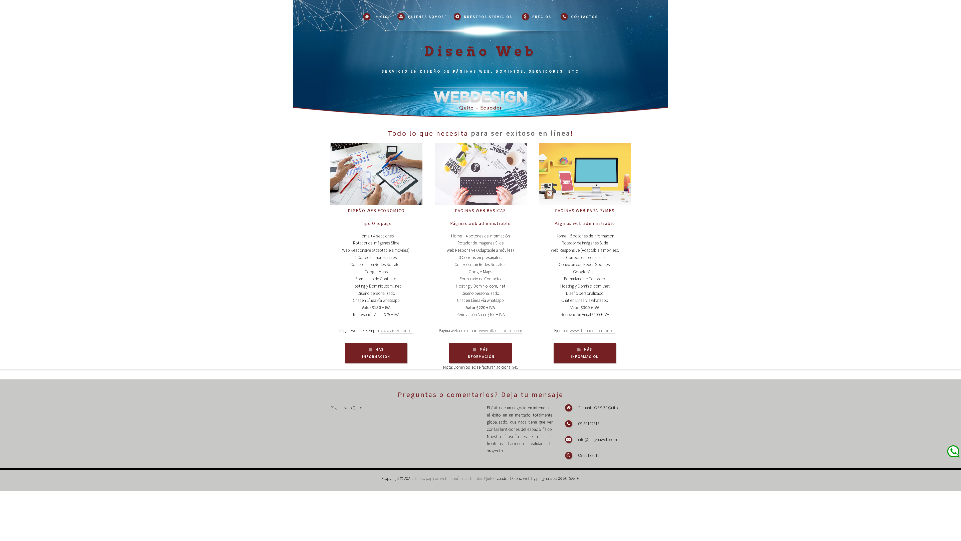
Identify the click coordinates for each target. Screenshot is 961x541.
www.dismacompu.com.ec (592, 330)
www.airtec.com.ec (396, 330)
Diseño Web (480, 51)
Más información (376, 353)
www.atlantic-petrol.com (500, 330)
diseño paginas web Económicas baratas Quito (453, 478)
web (553, 478)
